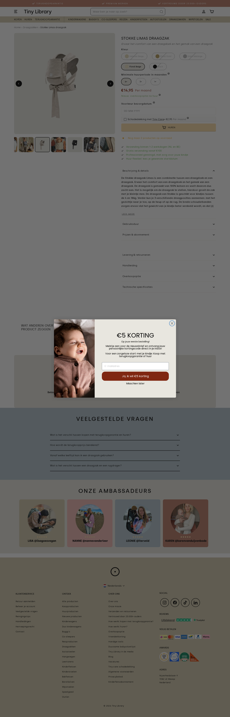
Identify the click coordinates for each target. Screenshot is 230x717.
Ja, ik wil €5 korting (135, 376)
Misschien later (135, 383)
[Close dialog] (172, 323)
